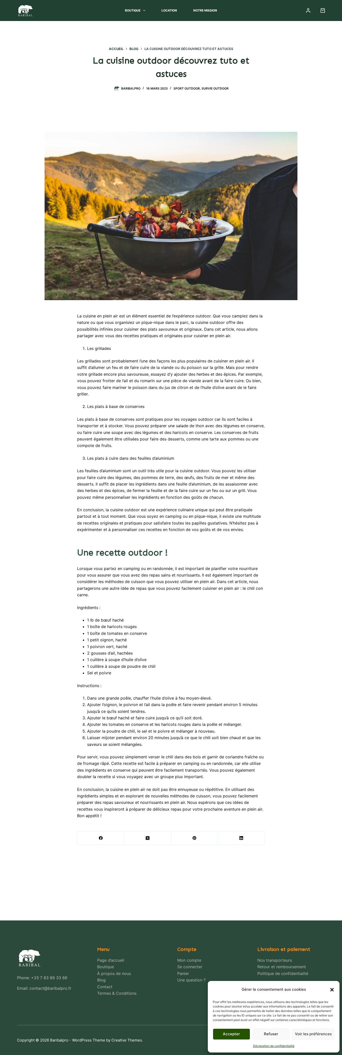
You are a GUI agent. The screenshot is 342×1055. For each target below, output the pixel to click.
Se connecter (189, 966)
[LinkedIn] (241, 838)
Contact (104, 986)
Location (169, 10)
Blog (101, 979)
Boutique (132, 10)
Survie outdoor (215, 88)
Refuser (271, 1033)
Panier (183, 973)
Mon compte (189, 960)
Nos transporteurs (274, 960)
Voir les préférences (313, 1033)
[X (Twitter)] (147, 838)
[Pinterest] (194, 838)
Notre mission (205, 10)
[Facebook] (100, 838)
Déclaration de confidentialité (273, 1046)
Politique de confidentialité (282, 973)
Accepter (231, 1033)
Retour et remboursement (281, 966)
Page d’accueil (110, 960)
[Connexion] (308, 10)
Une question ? (191, 979)
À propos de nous (114, 973)
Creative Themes (126, 1040)
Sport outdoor (187, 88)
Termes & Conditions (116, 993)
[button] (331, 989)
